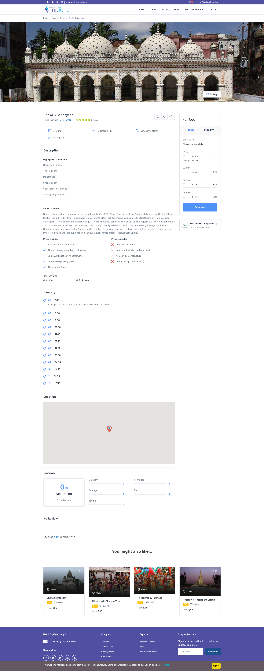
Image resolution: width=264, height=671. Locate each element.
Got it (216, 666)
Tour (54, 18)
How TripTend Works (148, 652)
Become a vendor (194, 9)
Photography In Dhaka (150, 597)
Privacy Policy (107, 652)
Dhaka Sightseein (56, 597)
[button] (172, 117)
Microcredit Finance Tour (106, 601)
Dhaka (62, 18)
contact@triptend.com (76, 2)
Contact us (106, 656)
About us (105, 642)
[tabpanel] (64, 591)
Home (141, 9)
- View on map (64, 120)
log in (56, 536)
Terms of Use (107, 647)
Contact (213, 9)
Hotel (165, 9)
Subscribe (213, 652)
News (176, 9)
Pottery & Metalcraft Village (199, 599)
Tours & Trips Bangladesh (202, 223)
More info (165, 665)
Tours (152, 9)
